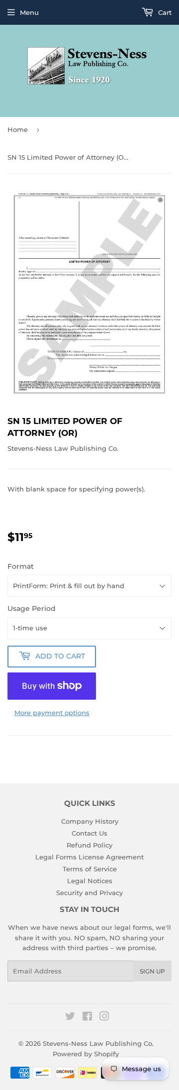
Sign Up (152, 971)
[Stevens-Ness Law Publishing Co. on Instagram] (104, 1018)
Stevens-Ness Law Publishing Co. (98, 1043)
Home (17, 129)
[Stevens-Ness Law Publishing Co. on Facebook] (87, 1018)
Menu (29, 12)
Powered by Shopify (86, 1054)
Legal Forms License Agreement (89, 857)
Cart (164, 12)
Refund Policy (89, 845)
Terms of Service (90, 869)
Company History (89, 821)
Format (20, 566)
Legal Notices (89, 881)
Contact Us (89, 833)
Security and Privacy (89, 893)
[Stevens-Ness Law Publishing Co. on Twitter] (70, 1018)
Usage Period (31, 608)
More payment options (52, 713)
